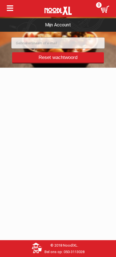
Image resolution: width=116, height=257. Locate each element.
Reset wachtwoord (58, 57)
